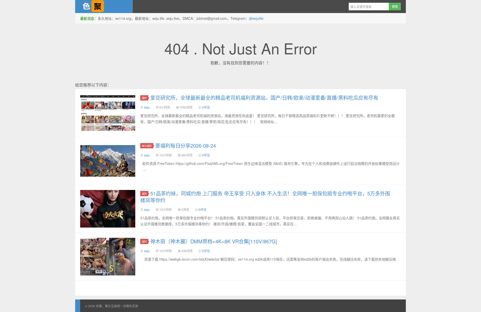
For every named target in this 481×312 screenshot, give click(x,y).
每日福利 (147, 146)
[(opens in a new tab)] (107, 209)
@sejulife (256, 18)
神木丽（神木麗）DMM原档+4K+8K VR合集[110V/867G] (213, 241)
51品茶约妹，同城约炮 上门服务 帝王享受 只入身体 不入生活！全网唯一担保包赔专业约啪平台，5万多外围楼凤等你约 (265, 197)
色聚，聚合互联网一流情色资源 (104, 6)
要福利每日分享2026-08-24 (185, 145)
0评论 (206, 107)
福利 (144, 98)
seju (147, 107)
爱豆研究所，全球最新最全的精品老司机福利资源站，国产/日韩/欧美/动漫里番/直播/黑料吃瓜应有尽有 (264, 97)
